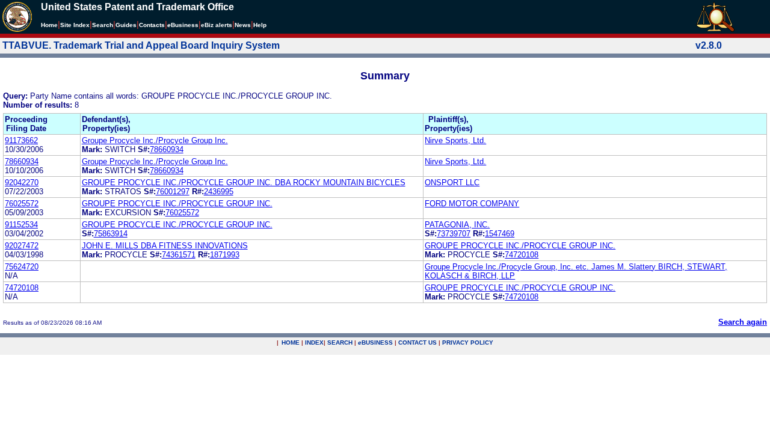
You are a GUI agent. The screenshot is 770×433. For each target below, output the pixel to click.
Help (259, 25)
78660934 (166, 149)
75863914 (111, 233)
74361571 (179, 254)
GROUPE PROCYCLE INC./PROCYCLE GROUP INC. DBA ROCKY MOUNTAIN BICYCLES (243, 182)
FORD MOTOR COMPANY (472, 203)
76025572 (21, 203)
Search (102, 25)
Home (49, 25)
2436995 (218, 191)
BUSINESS (375, 342)
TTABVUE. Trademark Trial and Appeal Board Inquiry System (141, 45)
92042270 (21, 182)
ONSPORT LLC (452, 182)
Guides (126, 25)
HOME (291, 342)
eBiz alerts (216, 25)
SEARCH (340, 342)
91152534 (21, 224)
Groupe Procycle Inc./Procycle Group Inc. (155, 140)
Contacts (152, 25)
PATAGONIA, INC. (457, 224)
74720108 (521, 254)
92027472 (21, 245)
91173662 (21, 140)
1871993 (224, 254)
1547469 (499, 233)
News (243, 25)
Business (183, 25)
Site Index (75, 25)
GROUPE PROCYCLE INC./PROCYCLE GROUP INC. (177, 203)
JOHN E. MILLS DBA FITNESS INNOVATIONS (165, 245)
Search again (742, 322)
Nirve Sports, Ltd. (455, 140)
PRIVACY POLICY (467, 342)
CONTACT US (417, 342)
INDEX (314, 342)
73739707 (453, 233)
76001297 (172, 191)
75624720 (21, 266)
